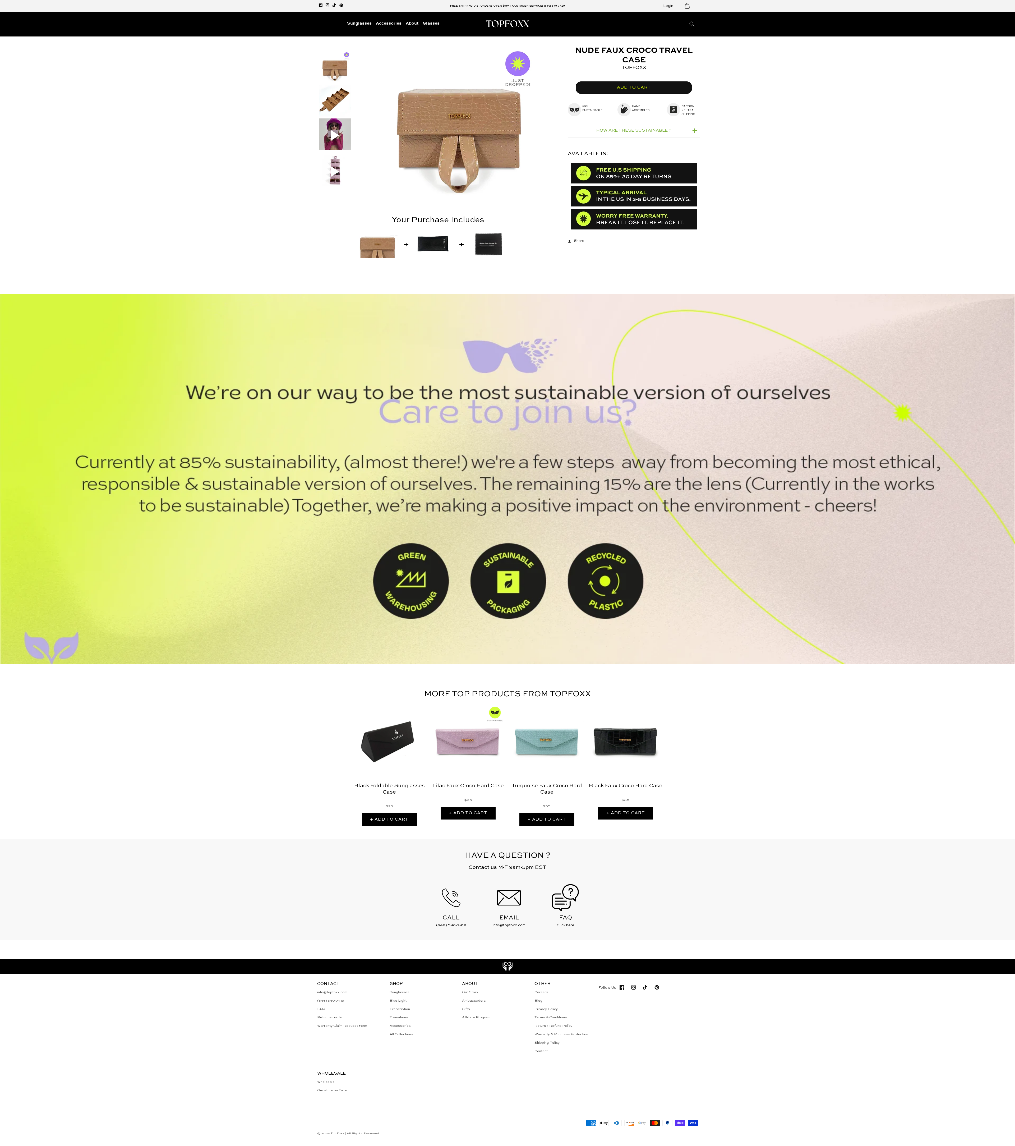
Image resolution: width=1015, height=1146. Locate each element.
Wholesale (326, 1082)
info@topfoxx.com (332, 992)
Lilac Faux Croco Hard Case (468, 786)
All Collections (401, 1034)
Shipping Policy (547, 1042)
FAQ (321, 1009)
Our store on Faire (332, 1090)
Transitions (399, 1017)
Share (579, 241)
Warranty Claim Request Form (342, 1026)
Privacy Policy (546, 1009)
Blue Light (398, 1000)
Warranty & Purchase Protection (561, 1034)
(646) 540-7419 (330, 1000)
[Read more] (507, 966)
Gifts (466, 1009)
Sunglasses (399, 992)
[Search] (692, 24)
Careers (541, 992)
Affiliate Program (476, 1017)
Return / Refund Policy (553, 1026)
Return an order (330, 1017)
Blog (538, 1000)
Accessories (400, 1026)
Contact (541, 1051)
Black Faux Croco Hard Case (625, 786)
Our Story (470, 992)
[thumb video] (335, 135)
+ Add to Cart (389, 819)
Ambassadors (474, 1000)
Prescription (400, 1009)
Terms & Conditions (550, 1017)
